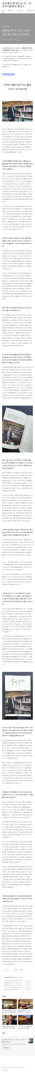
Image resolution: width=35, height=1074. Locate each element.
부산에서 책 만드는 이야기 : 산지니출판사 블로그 (17, 3)
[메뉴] (31, 3)
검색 (27, 3)
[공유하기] (8, 970)
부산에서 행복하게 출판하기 (11, 989)
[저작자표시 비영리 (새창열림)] (21, 970)
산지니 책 (20, 10)
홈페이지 (10, 10)
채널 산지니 (31, 10)
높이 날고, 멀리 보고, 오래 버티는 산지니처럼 (13, 1044)
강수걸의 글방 (8, 977)
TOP (31, 1068)
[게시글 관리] (10, 970)
